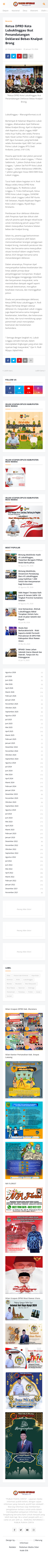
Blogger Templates (24, 1540)
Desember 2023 (24, 794)
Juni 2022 (24, 865)
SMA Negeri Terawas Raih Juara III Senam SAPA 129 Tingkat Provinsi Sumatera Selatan (30, 596)
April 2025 (24, 731)
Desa (25, 10)
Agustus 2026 (24, 672)
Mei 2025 (24, 727)
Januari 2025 (24, 743)
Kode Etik (24, 1550)
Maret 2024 (24, 782)
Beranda (8, 21)
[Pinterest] (19, 56)
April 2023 (24, 825)
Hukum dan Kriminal (21, 975)
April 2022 (24, 873)
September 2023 (24, 806)
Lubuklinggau (28, 980)
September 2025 (24, 711)
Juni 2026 (24, 680)
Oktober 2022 (24, 849)
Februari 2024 (24, 786)
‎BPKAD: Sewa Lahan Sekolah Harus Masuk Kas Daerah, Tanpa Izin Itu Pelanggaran (30, 653)
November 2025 (24, 704)
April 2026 (24, 688)
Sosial (38, 992)
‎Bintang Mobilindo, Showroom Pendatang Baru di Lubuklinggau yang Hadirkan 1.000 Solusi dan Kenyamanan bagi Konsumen (29, 577)
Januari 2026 (24, 700)
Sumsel (9, 996)
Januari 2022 (24, 884)
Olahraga (31, 988)
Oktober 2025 (24, 707)
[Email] (25, 56)
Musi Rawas (11, 988)
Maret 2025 (24, 735)
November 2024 (24, 751)
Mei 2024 (24, 774)
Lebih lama (39, 370)
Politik (30, 992)
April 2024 (24, 778)
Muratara (18, 984)
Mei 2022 (24, 869)
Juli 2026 (24, 676)
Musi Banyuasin (30, 984)
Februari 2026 (24, 696)
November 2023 (24, 798)
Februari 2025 (24, 739)
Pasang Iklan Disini (24, 909)
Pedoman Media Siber (29, 1547)
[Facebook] (7, 56)
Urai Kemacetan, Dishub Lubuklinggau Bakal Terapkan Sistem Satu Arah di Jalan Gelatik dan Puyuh (29, 614)
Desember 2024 (24, 747)
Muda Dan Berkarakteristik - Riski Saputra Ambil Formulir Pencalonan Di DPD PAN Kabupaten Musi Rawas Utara (29, 634)
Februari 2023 (24, 833)
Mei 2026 (24, 684)
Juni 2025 (24, 723)
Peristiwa (21, 992)
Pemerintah (11, 992)
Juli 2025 (24, 719)
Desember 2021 (24, 888)
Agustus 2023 (24, 810)
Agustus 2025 (24, 715)
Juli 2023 (24, 814)
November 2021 (24, 892)
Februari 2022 (24, 880)
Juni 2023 (24, 818)
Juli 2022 (24, 861)
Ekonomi (34, 10)
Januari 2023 (24, 837)
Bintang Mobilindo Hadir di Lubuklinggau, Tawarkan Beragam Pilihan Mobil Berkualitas (30, 558)
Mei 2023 (24, 821)
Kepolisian (35, 975)
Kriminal (10, 980)
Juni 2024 (24, 770)
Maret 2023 (24, 829)
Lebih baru (8, 370)
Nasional (16, 10)
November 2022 (24, 845)
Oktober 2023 (24, 802)
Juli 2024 (24, 766)
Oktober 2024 (24, 755)
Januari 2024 (24, 790)
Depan (6, 10)
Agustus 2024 (24, 763)
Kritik (18, 980)
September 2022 (24, 853)
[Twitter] (13, 56)
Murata (9, 984)
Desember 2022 (24, 841)
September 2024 (24, 759)
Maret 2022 (24, 877)
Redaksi (12, 1547)
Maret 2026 (24, 692)
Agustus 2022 (24, 857)
